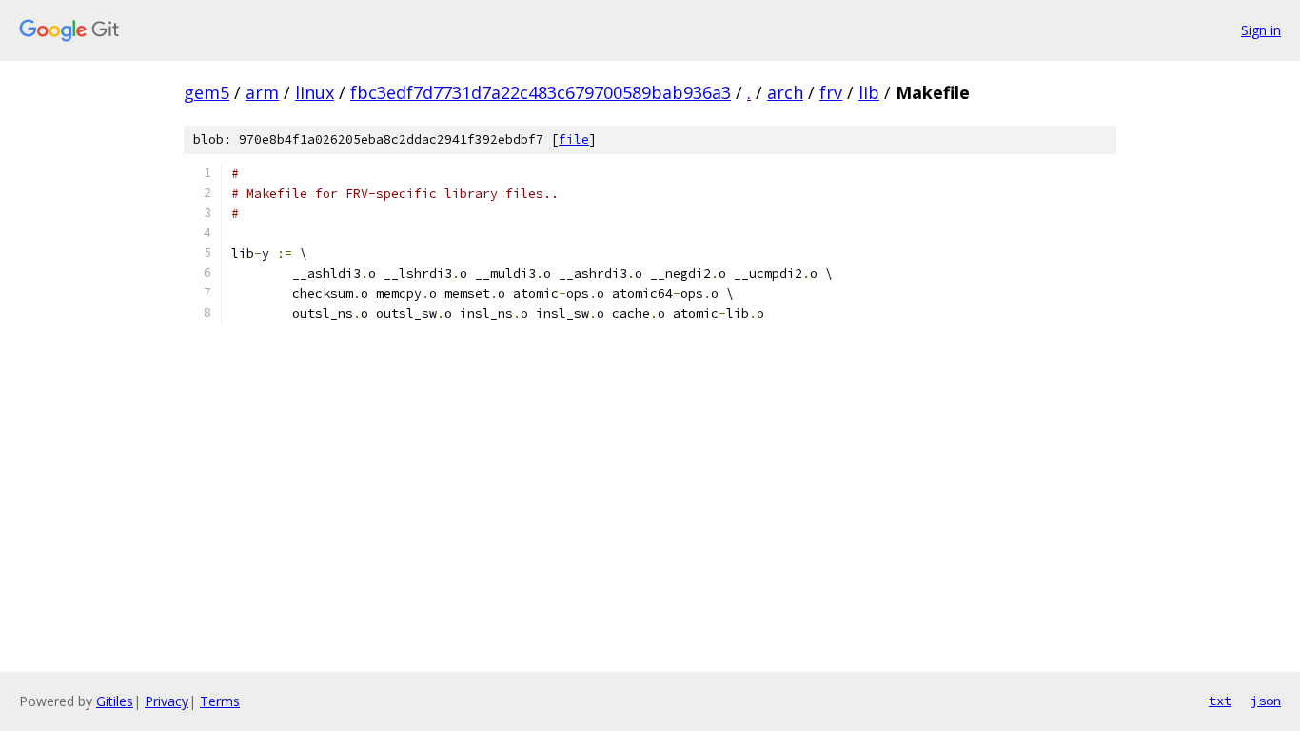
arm (262, 92)
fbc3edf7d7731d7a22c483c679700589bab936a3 (540, 92)
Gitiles (114, 701)
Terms (220, 701)
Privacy (166, 701)
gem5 (206, 92)
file (574, 139)
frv (830, 92)
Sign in (1261, 30)
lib (868, 92)
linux (314, 92)
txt (1220, 700)
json (1266, 700)
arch (785, 92)
